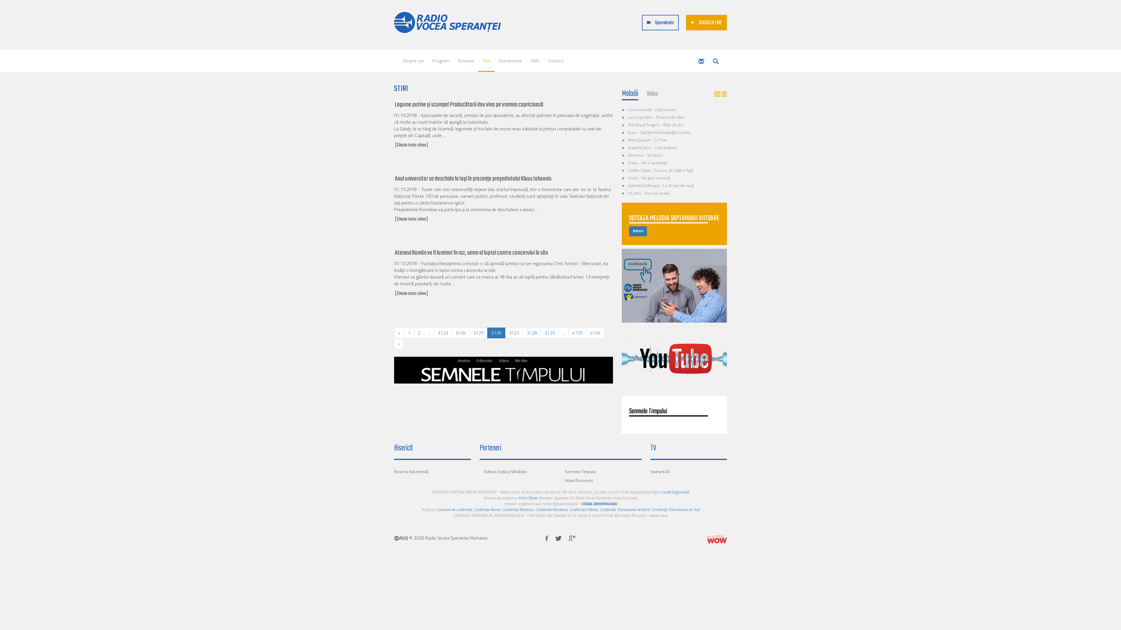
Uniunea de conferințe (454, 509)
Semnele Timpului (580, 471)
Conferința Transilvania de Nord (625, 509)
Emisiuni (466, 60)
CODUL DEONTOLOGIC (599, 504)
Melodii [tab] (630, 94)
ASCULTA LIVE (710, 23)
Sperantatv (664, 23)
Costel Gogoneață (675, 492)
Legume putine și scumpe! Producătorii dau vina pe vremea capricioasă (469, 105)
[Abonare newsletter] (701, 61)
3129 (549, 332)
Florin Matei (527, 498)
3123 (443, 332)
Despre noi (413, 60)
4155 (577, 332)
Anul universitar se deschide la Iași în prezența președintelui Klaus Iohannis (473, 179)
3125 (478, 332)
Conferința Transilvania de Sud (675, 509)
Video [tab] (652, 94)
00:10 (720, 94)
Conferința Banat (487, 509)
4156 (595, 332)
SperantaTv (660, 471)
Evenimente (510, 60)
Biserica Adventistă (411, 471)
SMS (534, 60)
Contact (556, 60)
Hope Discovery (579, 480)
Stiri (486, 60)
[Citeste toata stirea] (411, 145)
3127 (514, 332)
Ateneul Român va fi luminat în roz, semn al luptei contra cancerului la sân (471, 253)
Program (440, 60)
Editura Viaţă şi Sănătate (505, 471)
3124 (460, 332)
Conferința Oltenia (583, 509)
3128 (532, 332)
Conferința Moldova (517, 509)
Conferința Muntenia (551, 509)
